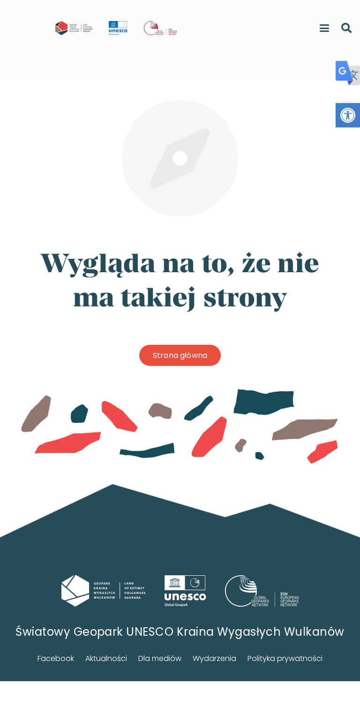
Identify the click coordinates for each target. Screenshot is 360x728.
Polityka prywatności (285, 658)
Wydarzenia (214, 658)
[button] (348, 115)
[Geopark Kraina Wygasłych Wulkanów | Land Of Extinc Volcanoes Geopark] (73, 28)
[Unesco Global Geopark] (185, 591)
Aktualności (106, 658)
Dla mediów (159, 658)
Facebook (56, 658)
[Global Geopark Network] (262, 591)
